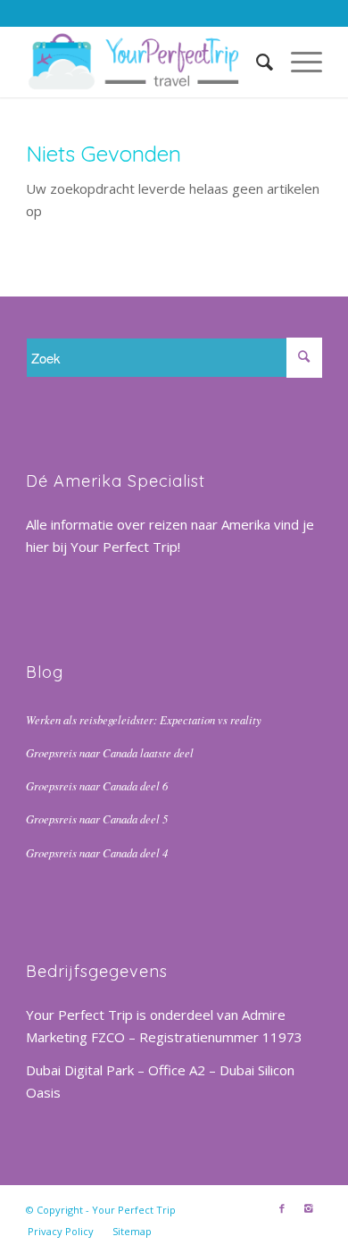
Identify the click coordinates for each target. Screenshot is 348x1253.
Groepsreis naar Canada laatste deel (110, 752)
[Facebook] (282, 1208)
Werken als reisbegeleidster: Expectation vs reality (143, 719)
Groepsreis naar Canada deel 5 (97, 818)
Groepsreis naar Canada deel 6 (97, 785)
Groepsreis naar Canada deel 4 (97, 852)
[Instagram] (308, 1208)
